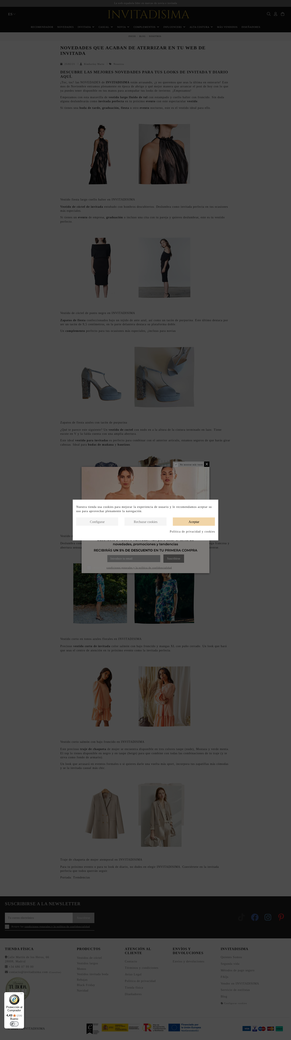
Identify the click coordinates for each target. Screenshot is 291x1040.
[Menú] (21, 994)
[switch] (14, 1023)
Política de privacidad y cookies (192, 531)
